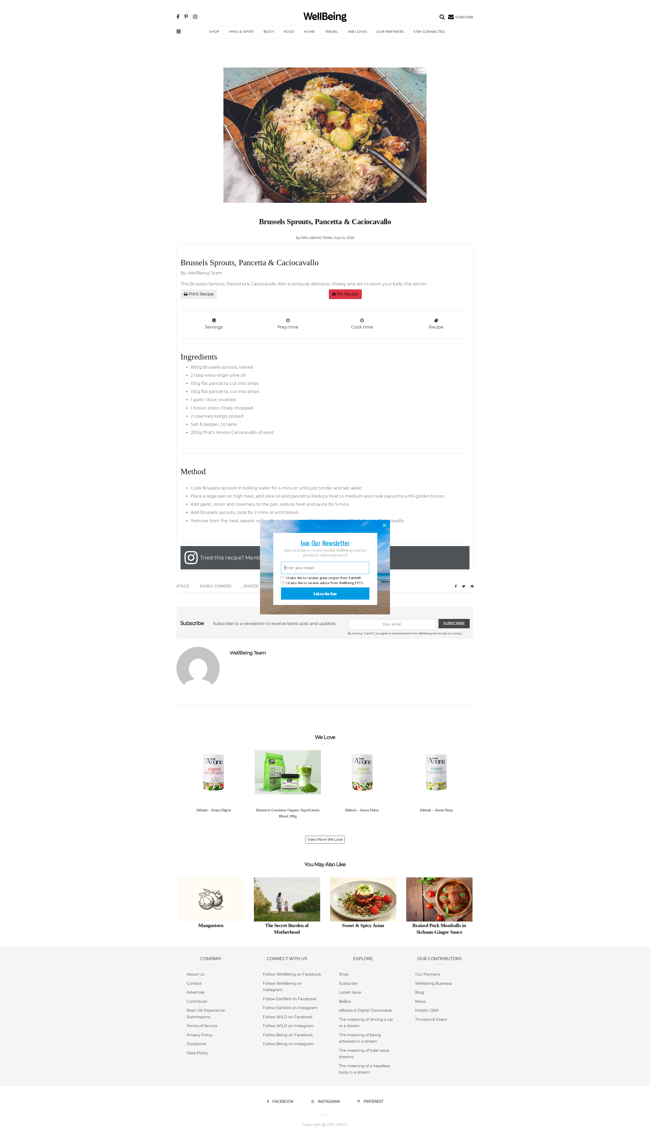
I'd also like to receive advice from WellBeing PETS (324, 583)
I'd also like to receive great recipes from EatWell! (323, 578)
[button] (325, 543)
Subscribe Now (325, 593)
